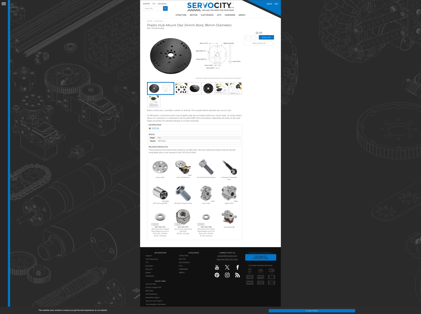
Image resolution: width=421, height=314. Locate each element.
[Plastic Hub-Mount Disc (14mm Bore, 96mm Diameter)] (170, 56)
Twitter (227, 267)
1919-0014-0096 (157, 28)
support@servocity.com (227, 256)
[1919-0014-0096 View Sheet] (181, 88)
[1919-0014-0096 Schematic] (218, 56)
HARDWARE (230, 15)
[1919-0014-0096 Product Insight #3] (154, 101)
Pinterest (216, 275)
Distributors (150, 276)
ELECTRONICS (207, 15)
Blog (237, 275)
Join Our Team (151, 284)
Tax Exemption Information (156, 304)
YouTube (216, 267)
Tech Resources (152, 259)
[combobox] (155, 8)
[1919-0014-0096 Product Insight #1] (222, 88)
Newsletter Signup (152, 298)
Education (162, 4)
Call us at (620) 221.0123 (227, 259)
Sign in (269, 4)
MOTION (193, 15)
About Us (149, 269)
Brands (148, 273)
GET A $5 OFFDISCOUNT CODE (260, 257)
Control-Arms (159, 21)
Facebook (237, 267)
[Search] (165, 8)
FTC (154, 4)
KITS (219, 15)
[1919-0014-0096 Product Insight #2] (235, 88)
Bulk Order (149, 291)
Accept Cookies (312, 311)
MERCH (242, 15)
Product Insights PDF (153, 287)
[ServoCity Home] (210, 6)
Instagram (227, 275)
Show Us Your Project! (154, 301)
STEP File (155, 128)
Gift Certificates (151, 294)
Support (146, 4)
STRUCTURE (181, 15)
